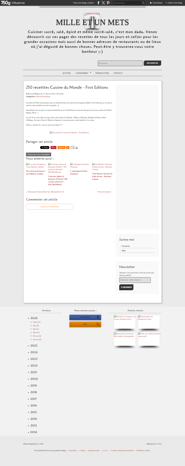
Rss (85, 324)
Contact (118, 73)
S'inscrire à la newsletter (38, 154)
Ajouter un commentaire (49, 207)
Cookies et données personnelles (122, 450)
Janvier (36, 339)
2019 (33, 385)
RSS (123, 250)
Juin (34, 325)
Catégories (81, 73)
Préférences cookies (143, 450)
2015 (33, 412)
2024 (34, 352)
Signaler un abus (94, 450)
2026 (34, 318)
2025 (34, 345)
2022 (34, 365)
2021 (33, 372)
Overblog (158, 444)
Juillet (35, 322)
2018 (33, 392)
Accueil (66, 73)
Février (35, 336)
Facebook (126, 246)
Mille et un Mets (92, 22)
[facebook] (98, 2)
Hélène (47, 450)
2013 (33, 425)
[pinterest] (108, 2)
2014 (33, 419)
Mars (35, 332)
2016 (33, 405)
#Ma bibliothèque (43, 96)
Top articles (73, 450)
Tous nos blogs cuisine (83, 3)
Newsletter (102, 73)
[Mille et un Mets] (92, 14)
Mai (34, 329)
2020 (34, 379)
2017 (33, 399)
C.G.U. (105, 450)
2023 (34, 359)
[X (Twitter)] (103, 2)
